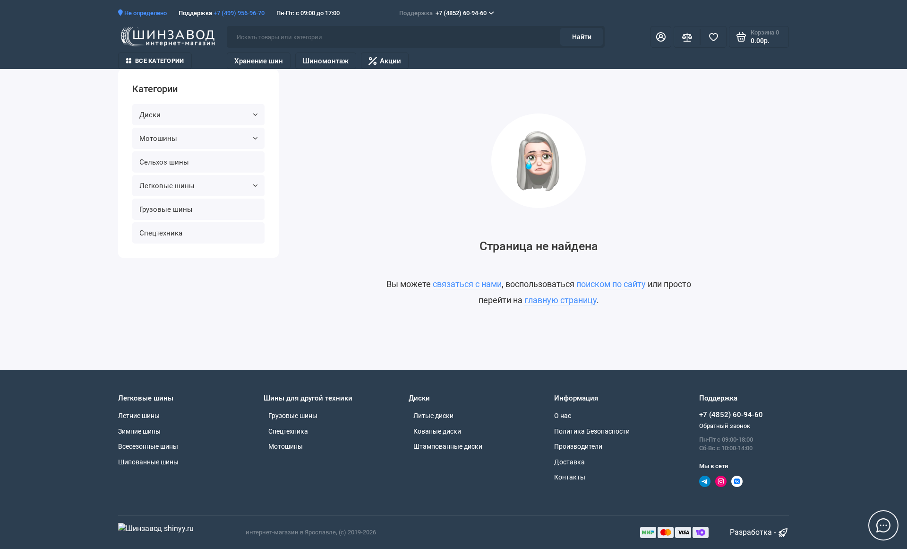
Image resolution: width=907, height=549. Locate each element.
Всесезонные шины (148, 446)
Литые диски (433, 415)
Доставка (569, 462)
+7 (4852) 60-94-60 (443, 13)
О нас (562, 415)
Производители (578, 446)
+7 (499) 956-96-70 (239, 13)
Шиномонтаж (326, 61)
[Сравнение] (687, 37)
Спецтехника (160, 233)
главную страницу (560, 300)
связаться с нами (467, 284)
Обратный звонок (724, 425)
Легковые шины (167, 186)
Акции (390, 61)
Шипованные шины (148, 462)
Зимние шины (139, 431)
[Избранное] (713, 37)
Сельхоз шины (164, 162)
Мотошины (158, 138)
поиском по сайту (611, 284)
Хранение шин (258, 61)
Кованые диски (437, 431)
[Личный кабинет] (660, 37)
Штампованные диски (447, 446)
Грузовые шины (166, 209)
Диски (150, 115)
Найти (581, 37)
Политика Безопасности (592, 431)
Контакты (569, 477)
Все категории (159, 60)
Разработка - (754, 532)
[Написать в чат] (883, 525)
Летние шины (139, 415)
